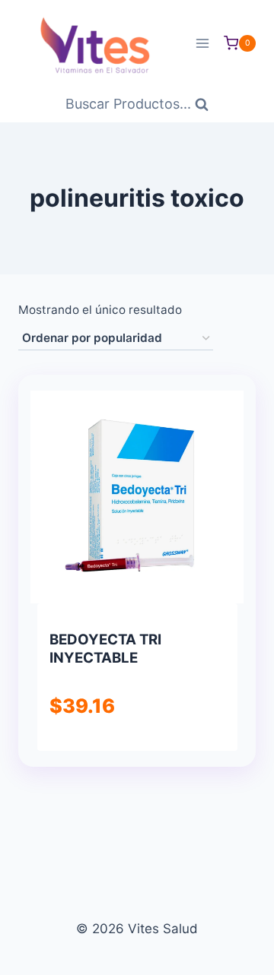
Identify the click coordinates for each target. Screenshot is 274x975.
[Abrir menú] (202, 43)
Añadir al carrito (136, 748)
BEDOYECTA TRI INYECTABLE (105, 648)
